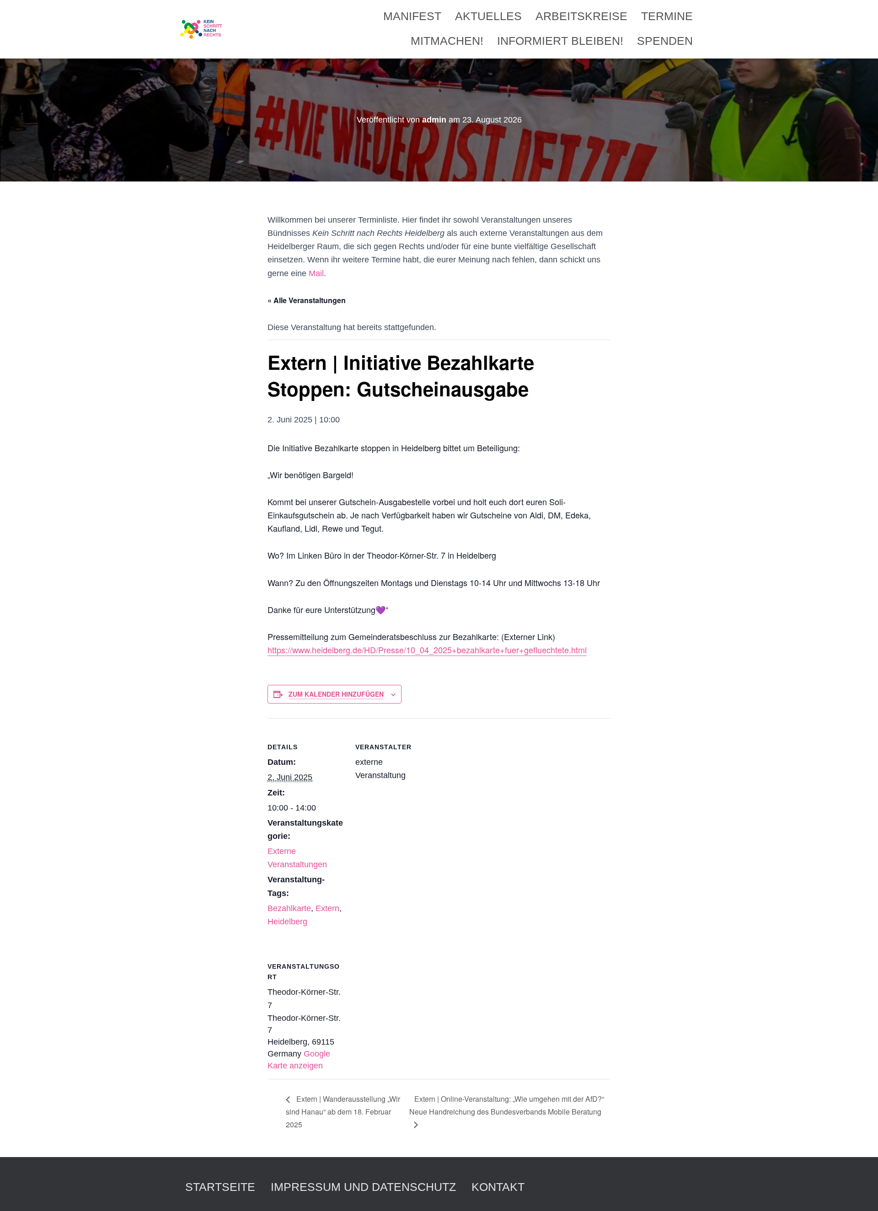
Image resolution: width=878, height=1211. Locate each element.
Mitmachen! (447, 40)
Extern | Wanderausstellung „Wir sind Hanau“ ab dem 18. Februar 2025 (343, 1112)
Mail (316, 273)
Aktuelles (488, 16)
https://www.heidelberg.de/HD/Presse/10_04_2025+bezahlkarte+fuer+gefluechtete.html (427, 650)
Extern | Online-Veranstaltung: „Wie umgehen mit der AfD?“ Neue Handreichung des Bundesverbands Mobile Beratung (506, 1105)
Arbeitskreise (581, 16)
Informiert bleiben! (560, 40)
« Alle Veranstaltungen (307, 300)
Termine (667, 16)
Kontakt (498, 1186)
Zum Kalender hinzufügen (336, 694)
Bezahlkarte (289, 908)
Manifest (412, 16)
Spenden (665, 40)
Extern (327, 908)
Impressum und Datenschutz (363, 1186)
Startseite (220, 1186)
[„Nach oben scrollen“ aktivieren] (860, 1192)
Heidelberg (287, 921)
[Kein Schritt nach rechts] (201, 29)
